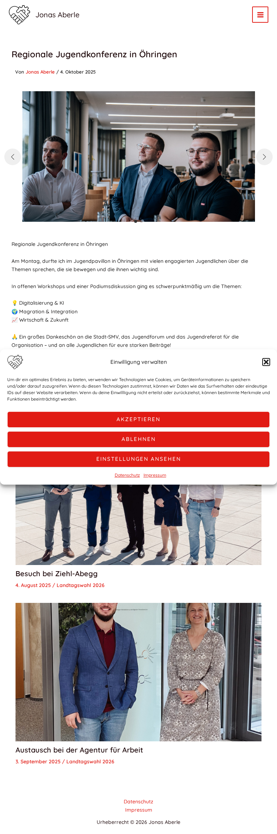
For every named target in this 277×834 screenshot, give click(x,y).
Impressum (155, 475)
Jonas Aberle (57, 14)
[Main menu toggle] (260, 14)
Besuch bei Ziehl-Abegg (57, 573)
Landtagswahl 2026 (81, 585)
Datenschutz (127, 475)
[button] (266, 362)
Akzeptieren (138, 419)
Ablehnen (139, 439)
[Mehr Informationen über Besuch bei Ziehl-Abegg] (139, 495)
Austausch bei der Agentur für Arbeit (79, 749)
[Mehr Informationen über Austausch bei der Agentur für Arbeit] (139, 671)
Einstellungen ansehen (138, 458)
